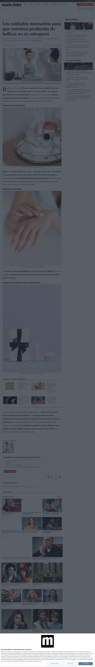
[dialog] (47, 650)
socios (12, 651)
